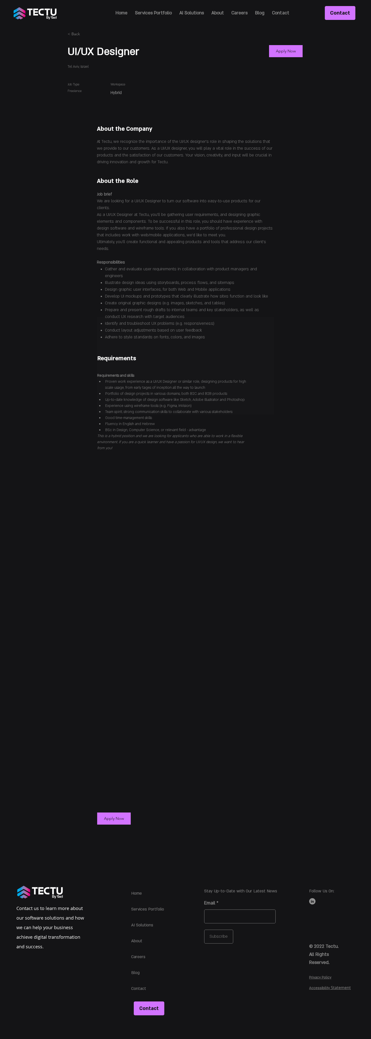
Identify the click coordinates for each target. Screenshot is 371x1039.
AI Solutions (142, 925)
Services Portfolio (147, 909)
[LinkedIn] (312, 901)
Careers (138, 957)
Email (209, 903)
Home (136, 893)
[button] (114, 819)
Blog (135, 973)
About (136, 941)
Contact (138, 988)
